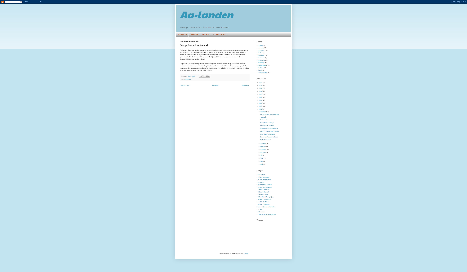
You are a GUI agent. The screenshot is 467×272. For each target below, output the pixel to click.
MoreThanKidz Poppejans (266, 197)
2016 (260, 97)
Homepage (215, 85)
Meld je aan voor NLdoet (267, 134)
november (263, 143)
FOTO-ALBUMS (219, 34)
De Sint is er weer (265, 140)
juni (261, 158)
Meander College (263, 194)
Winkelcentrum (262, 72)
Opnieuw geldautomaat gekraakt (269, 131)
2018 (260, 91)
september (263, 149)
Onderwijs (261, 63)
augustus (263, 152)
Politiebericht (262, 65)
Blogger (246, 253)
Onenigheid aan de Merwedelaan (269, 114)
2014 (260, 103)
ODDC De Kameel (263, 204)
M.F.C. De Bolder (263, 189)
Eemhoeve (261, 55)
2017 (260, 94)
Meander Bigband (263, 192)
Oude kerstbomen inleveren (268, 120)
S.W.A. (260, 67)
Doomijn (261, 182)
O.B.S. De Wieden (263, 202)
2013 (260, 106)
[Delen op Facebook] (207, 76)
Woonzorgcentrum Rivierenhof (267, 214)
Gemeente (261, 58)
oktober (262, 146)
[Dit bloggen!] (202, 76)
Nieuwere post (185, 85)
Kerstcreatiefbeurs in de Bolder (269, 137)
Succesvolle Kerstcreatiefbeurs (269, 128)
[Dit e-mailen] (200, 76)
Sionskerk (261, 212)
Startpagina (182, 34)
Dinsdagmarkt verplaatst (267, 125)
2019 (260, 88)
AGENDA (205, 34)
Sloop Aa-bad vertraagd (267, 123)
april (261, 164)
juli (261, 155)
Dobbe (260, 53)
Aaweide (261, 48)
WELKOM (194, 34)
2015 (260, 100)
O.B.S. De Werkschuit (264, 199)
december (263, 111)
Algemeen (188, 79)
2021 (260, 82)
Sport (260, 70)
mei (261, 161)
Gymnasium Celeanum (265, 184)
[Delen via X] (204, 76)
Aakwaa (260, 45)
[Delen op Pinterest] (209, 76)
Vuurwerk (263, 117)
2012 (260, 109)
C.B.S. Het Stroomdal (264, 179)
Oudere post (245, 85)
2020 (260, 85)
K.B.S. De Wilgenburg (265, 187)
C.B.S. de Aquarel (263, 177)
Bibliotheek (261, 175)
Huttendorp (261, 60)
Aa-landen (206, 14)
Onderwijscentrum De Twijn (266, 207)
